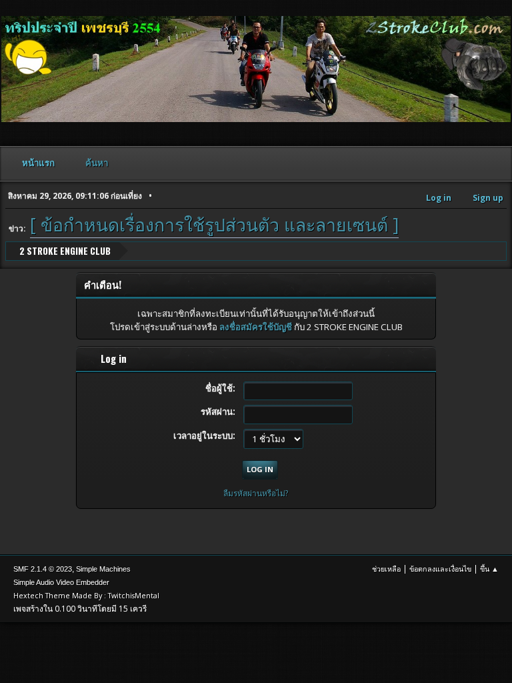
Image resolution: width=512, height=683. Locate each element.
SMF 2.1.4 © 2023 (42, 569)
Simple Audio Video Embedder (61, 582)
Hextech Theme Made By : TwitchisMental (86, 595)
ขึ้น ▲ (489, 569)
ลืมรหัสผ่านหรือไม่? (256, 493)
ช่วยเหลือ (386, 569)
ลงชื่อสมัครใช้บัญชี (255, 327)
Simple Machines (103, 569)
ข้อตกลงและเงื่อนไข (440, 569)
